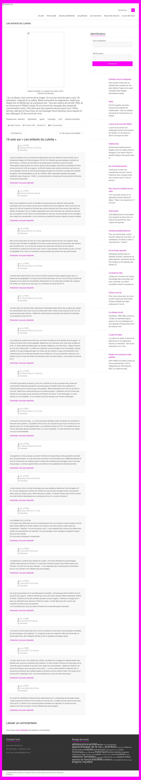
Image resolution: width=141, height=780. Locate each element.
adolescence (80, 744)
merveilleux (104, 754)
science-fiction (124, 757)
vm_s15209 (24, 549)
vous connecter (22, 730)
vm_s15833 (24, 228)
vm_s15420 (24, 145)
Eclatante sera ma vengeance (120, 79)
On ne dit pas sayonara (117, 250)
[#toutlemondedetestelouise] (98, 238)
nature (109, 754)
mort (60, 119)
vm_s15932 (24, 296)
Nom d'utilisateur (99, 41)
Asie (103, 747)
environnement (99, 750)
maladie (98, 754)
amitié (93, 744)
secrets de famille (81, 759)
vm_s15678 (24, 371)
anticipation (112, 745)
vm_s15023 (24, 686)
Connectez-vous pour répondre (22, 183)
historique (51, 119)
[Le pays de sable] (98, 343)
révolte (115, 757)
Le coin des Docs (128, 16)
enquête (88, 749)
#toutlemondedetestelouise (119, 231)
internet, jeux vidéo (78, 754)
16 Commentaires (56, 125)
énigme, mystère (82, 761)
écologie (129, 760)
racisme (127, 754)
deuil (122, 747)
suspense (119, 760)
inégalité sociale (90, 754)
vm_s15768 (24, 444)
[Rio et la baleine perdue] (98, 174)
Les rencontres (95, 16)
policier (121, 754)
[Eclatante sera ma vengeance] (98, 87)
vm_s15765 (24, 476)
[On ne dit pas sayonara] (98, 258)
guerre (42, 119)
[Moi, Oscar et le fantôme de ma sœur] (98, 196)
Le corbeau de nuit (116, 312)
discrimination (78, 750)
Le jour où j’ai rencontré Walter (120, 124)
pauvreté (115, 754)
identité (117, 752)
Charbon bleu (114, 144)
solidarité (107, 759)
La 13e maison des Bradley (71, 133)
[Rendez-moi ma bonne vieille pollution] (98, 362)
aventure (111, 747)
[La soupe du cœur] (98, 281)
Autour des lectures (111, 16)
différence (128, 747)
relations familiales (72, 119)
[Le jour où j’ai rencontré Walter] (98, 132)
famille (121, 750)
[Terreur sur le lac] (98, 300)
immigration (125, 752)
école (125, 760)
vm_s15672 (24, 191)
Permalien (23, 150)
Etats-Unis (115, 750)
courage (119, 747)
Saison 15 (42, 125)
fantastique (78, 752)
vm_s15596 (24, 508)
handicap (91, 752)
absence (21, 119)
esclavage (108, 750)
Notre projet (51, 16)
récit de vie (108, 757)
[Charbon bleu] (98, 152)
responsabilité (100, 757)
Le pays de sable (115, 335)
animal (106, 745)
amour (100, 744)
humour (110, 752)
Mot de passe (98, 53)
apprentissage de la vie (87, 746)
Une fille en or (15, 133)
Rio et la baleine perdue (118, 166)
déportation (32, 119)
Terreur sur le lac (115, 293)
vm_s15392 (24, 263)
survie (114, 760)
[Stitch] (98, 109)
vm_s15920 (24, 648)
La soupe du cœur (116, 273)
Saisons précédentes (67, 16)
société (97, 759)
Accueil (41, 16)
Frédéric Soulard (14, 125)
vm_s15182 (24, 618)
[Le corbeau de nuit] (98, 320)
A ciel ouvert (113, 211)
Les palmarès (82, 16)
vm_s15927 (24, 409)
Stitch (111, 102)
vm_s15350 (24, 581)
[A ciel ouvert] (98, 219)
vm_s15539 (24, 328)
